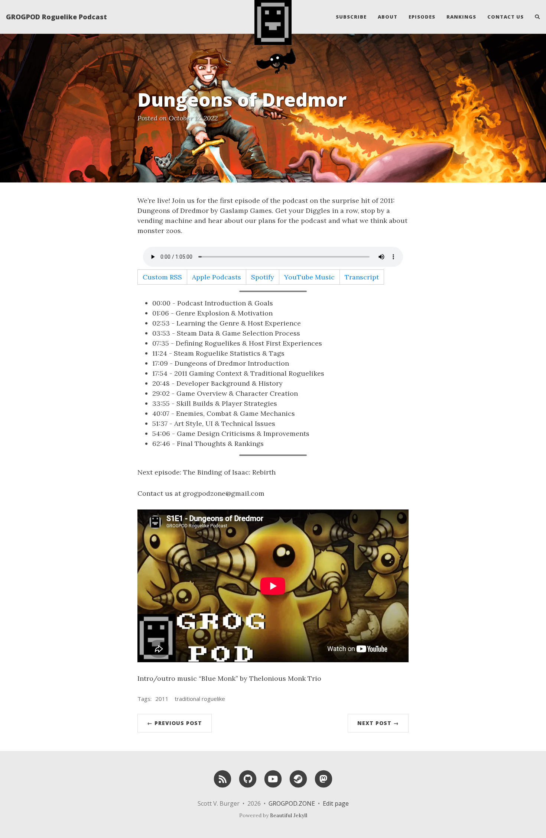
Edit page (336, 803)
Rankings (461, 16)
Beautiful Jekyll (288, 815)
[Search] (534, 16)
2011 (162, 698)
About (387, 16)
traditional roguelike (200, 698)
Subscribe (351, 16)
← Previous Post (174, 723)
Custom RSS (162, 277)
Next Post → (378, 723)
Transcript (362, 277)
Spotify (262, 277)
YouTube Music (309, 277)
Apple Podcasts (216, 277)
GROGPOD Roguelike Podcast (56, 16)
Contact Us (505, 16)
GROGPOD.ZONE (292, 803)
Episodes (422, 16)
